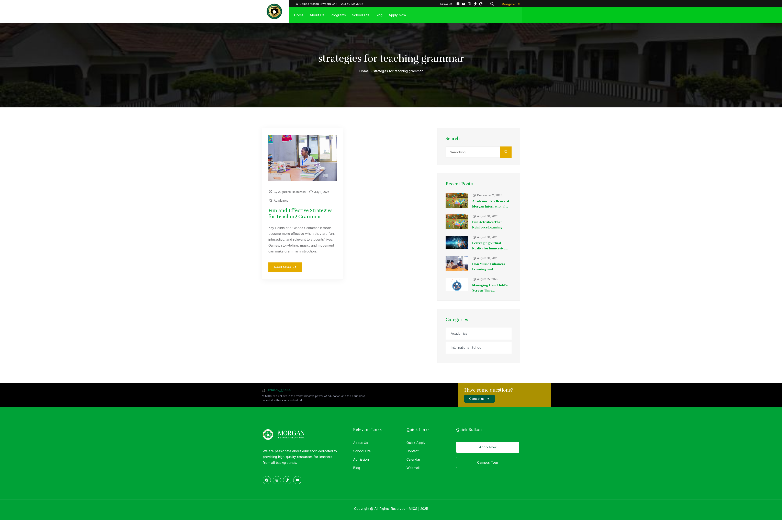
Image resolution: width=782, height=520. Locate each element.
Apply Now (487, 447)
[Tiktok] (475, 3)
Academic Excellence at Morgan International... (490, 204)
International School (466, 347)
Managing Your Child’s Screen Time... (490, 288)
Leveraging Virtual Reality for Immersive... (490, 246)
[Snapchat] (480, 3)
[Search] (506, 152)
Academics (281, 200)
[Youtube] (463, 3)
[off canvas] (520, 15)
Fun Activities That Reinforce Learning (487, 225)
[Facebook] (267, 480)
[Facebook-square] (458, 3)
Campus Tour (487, 462)
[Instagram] (469, 3)
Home (364, 71)
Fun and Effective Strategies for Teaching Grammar (300, 213)
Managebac (509, 4)
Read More (283, 267)
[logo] (274, 11)
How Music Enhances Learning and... (488, 267)
